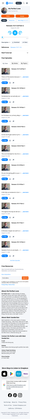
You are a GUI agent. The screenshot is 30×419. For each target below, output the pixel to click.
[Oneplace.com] (9, 3)
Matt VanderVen (13, 11)
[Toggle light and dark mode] (27, 3)
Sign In (19, 3)
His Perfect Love (14, 8)
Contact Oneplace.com (19, 405)
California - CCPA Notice (15, 408)
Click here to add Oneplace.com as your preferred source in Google (16, 386)
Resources (11, 20)
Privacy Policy (22, 402)
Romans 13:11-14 (16, 47)
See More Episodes (15, 260)
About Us (14, 402)
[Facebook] (10, 395)
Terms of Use (8, 405)
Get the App (7, 402)
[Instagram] (20, 395)
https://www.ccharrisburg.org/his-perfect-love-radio (15, 347)
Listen (4, 20)
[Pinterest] (15, 395)
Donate (22, 16)
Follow (8, 16)
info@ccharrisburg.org (7, 342)
